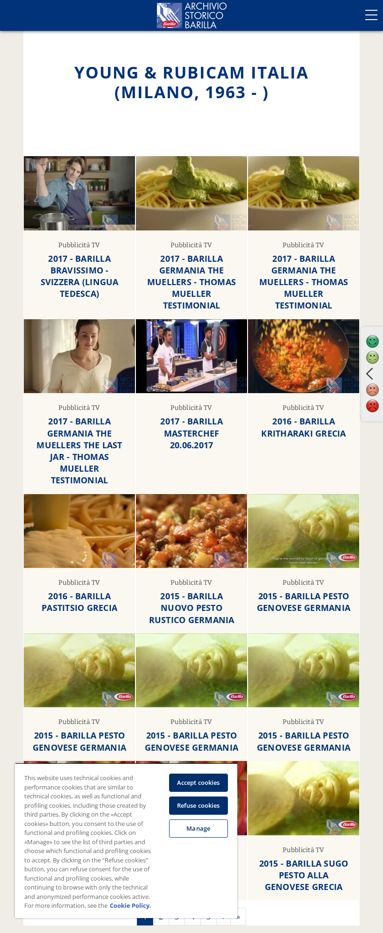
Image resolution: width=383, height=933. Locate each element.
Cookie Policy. (130, 905)
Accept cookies (198, 782)
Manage (198, 828)
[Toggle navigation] (371, 15)
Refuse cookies (198, 805)
